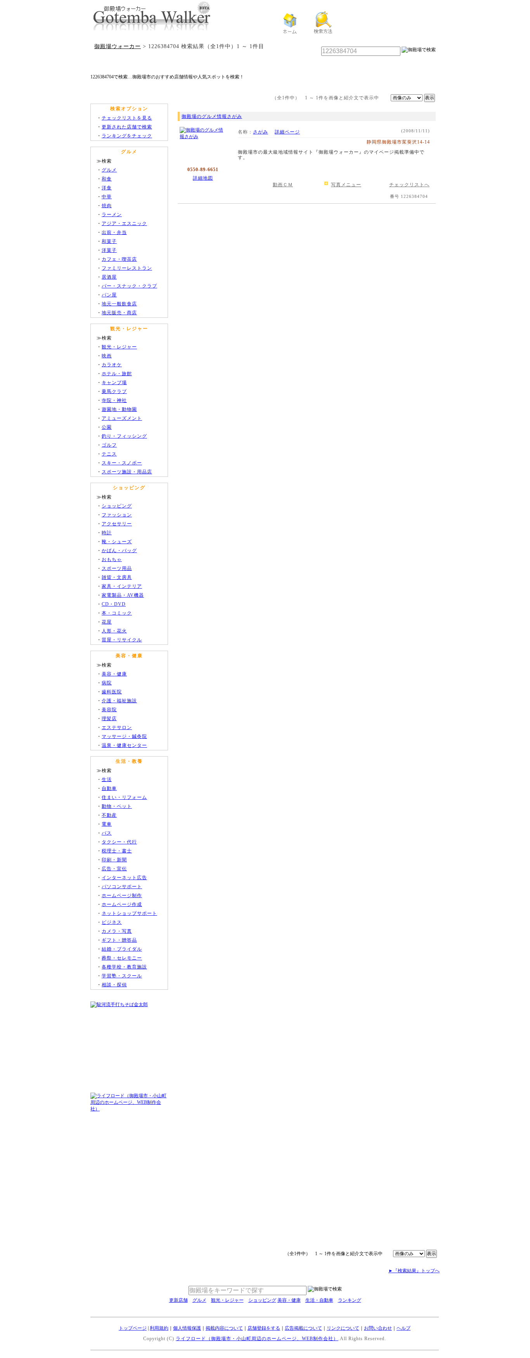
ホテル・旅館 (117, 373)
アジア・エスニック (124, 223)
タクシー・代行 (119, 842)
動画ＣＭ (283, 184)
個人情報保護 (187, 1328)
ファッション (117, 515)
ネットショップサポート (129, 913)
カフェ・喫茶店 (119, 259)
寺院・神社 (114, 400)
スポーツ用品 (117, 568)
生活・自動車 (319, 1300)
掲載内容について (224, 1328)
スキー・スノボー (122, 463)
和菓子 (109, 241)
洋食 (107, 188)
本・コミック (117, 613)
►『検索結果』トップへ (414, 1270)
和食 (107, 179)
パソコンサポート (122, 886)
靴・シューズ (117, 541)
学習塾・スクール (122, 976)
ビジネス (112, 922)
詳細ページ (287, 132)
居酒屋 (109, 277)
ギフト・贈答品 (119, 940)
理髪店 (109, 718)
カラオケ (112, 364)
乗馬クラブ (114, 391)
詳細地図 (203, 178)
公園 (107, 427)
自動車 (109, 788)
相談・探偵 (114, 984)
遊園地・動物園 (119, 409)
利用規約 (159, 1328)
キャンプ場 (114, 382)
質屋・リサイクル (122, 640)
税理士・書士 (117, 851)
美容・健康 (114, 674)
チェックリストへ (409, 184)
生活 (107, 779)
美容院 (109, 709)
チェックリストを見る (127, 118)
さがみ (260, 132)
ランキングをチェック (127, 136)
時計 (107, 532)
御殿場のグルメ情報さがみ (212, 116)
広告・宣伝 (114, 868)
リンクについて (343, 1328)
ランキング (349, 1300)
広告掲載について (303, 1328)
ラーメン (112, 214)
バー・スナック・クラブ (129, 286)
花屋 (107, 622)
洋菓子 (109, 250)
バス (107, 833)
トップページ (133, 1328)
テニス (109, 454)
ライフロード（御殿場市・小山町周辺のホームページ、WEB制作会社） (257, 1338)
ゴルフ (109, 445)
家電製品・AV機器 (123, 595)
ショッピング (117, 506)
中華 (107, 196)
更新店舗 (178, 1300)
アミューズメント (122, 418)
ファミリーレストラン (127, 268)
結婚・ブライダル (122, 949)
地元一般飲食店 (119, 304)
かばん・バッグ (119, 550)
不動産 (109, 815)
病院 (107, 683)
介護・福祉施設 (119, 700)
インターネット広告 (124, 877)
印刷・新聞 (114, 860)
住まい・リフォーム (124, 797)
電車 (107, 824)
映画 (107, 356)
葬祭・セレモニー (122, 958)
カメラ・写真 (117, 931)
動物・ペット (117, 806)
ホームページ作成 (122, 904)
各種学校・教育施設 (124, 967)
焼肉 (107, 205)
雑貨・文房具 (117, 577)
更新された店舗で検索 (127, 127)
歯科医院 (112, 692)
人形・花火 (114, 631)
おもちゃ (112, 559)
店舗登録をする (264, 1328)
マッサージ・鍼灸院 (124, 736)
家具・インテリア (122, 586)
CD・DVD (114, 604)
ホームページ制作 (122, 895)
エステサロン (117, 727)
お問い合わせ (378, 1328)
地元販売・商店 (119, 312)
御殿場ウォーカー (117, 46)
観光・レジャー (119, 347)
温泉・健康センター (124, 745)
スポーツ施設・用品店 (127, 472)
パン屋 (109, 295)
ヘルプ (403, 1328)
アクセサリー (117, 524)
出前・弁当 (114, 232)
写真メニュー (346, 184)
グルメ (109, 170)
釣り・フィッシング (124, 436)
